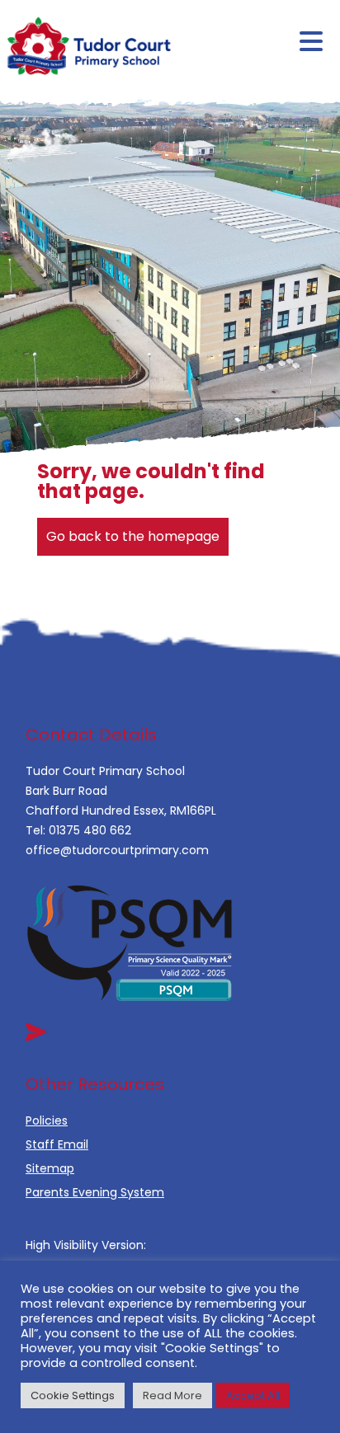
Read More (172, 1395)
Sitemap (50, 1168)
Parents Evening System (95, 1192)
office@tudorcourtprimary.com (117, 850)
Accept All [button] (253, 1395)
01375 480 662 (90, 830)
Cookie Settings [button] (73, 1395)
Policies (47, 1120)
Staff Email (57, 1144)
